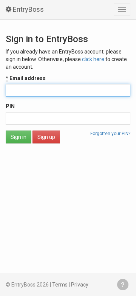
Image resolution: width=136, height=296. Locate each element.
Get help (122, 284)
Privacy (79, 285)
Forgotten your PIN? (110, 133)
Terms (60, 285)
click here (93, 59)
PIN (10, 106)
